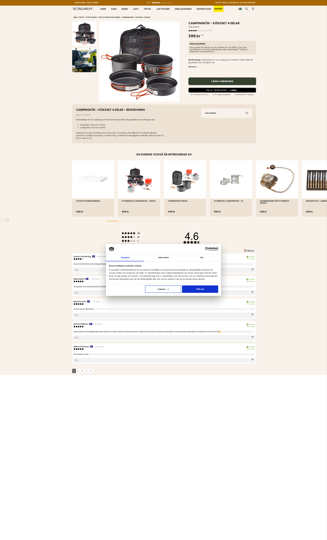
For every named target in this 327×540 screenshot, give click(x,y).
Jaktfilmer (163, 8)
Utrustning (91, 17)
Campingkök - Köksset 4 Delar (136, 17)
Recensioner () (206, 30)
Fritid (147, 8)
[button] (164, 2)
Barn (125, 8)
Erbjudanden (183, 8)
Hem (75, 17)
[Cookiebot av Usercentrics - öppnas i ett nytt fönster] (207, 249)
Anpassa (162, 289)
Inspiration (204, 8)
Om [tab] (201, 257)
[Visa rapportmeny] (253, 269)
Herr (103, 8)
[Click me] (202, 35)
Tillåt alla (200, 289)
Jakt (136, 8)
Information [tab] (163, 257)
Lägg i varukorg (222, 81)
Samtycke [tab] (125, 257)
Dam (113, 8)
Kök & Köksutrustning (109, 17)
